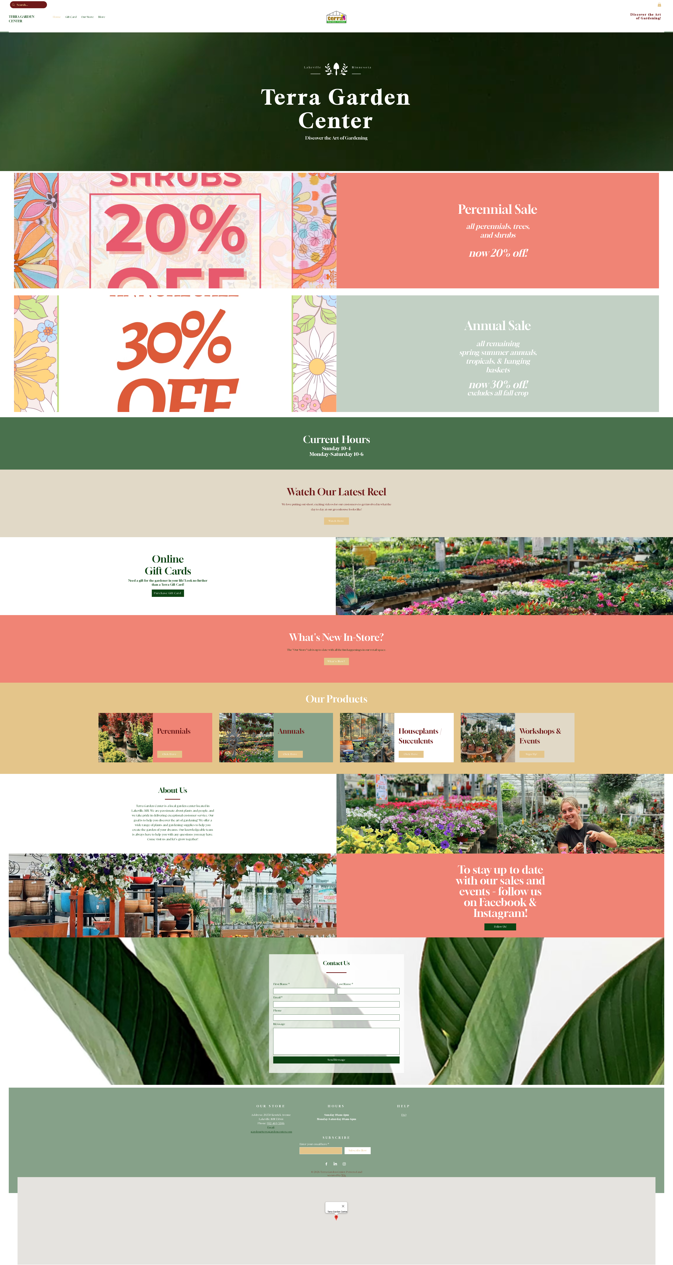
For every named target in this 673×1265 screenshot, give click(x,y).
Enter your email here (313, 1144)
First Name (280, 984)
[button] (659, 4)
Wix (343, 1175)
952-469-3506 (276, 1123)
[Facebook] (326, 1164)
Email (277, 997)
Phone (277, 1010)
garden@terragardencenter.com (271, 1132)
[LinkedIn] (335, 1164)
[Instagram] (344, 1164)
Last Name (344, 984)
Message (279, 1024)
